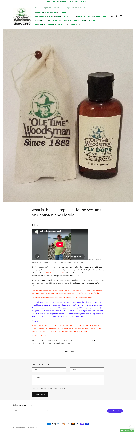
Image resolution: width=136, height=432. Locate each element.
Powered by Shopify (33, 427)
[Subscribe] (47, 410)
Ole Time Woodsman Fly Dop (59, 343)
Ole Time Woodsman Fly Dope (42, 267)
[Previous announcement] (14, 2)
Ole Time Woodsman (22, 427)
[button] (112, 16)
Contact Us (128, 430)
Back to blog (69, 351)
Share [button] (36, 225)
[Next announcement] (122, 2)
